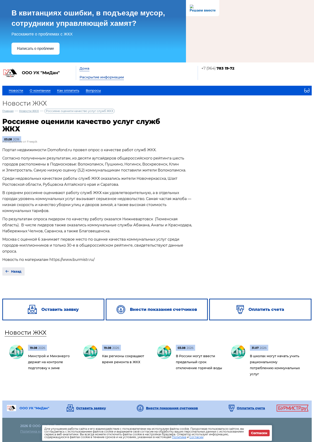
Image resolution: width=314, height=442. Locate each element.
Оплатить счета (251, 408)
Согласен (259, 433)
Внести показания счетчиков (172, 408)
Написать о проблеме (35, 48)
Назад (16, 271)
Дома (84, 68)
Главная (8, 111)
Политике (179, 437)
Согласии (196, 437)
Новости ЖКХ (29, 111)
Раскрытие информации (102, 77)
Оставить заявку (91, 408)
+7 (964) (217, 68)
